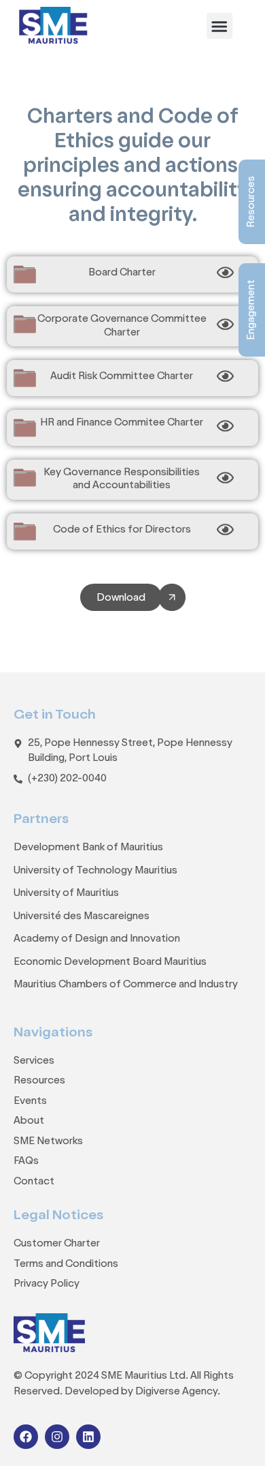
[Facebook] (26, 1436)
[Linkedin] (88, 1436)
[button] (219, 26)
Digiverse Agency (176, 1392)
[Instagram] (57, 1436)
